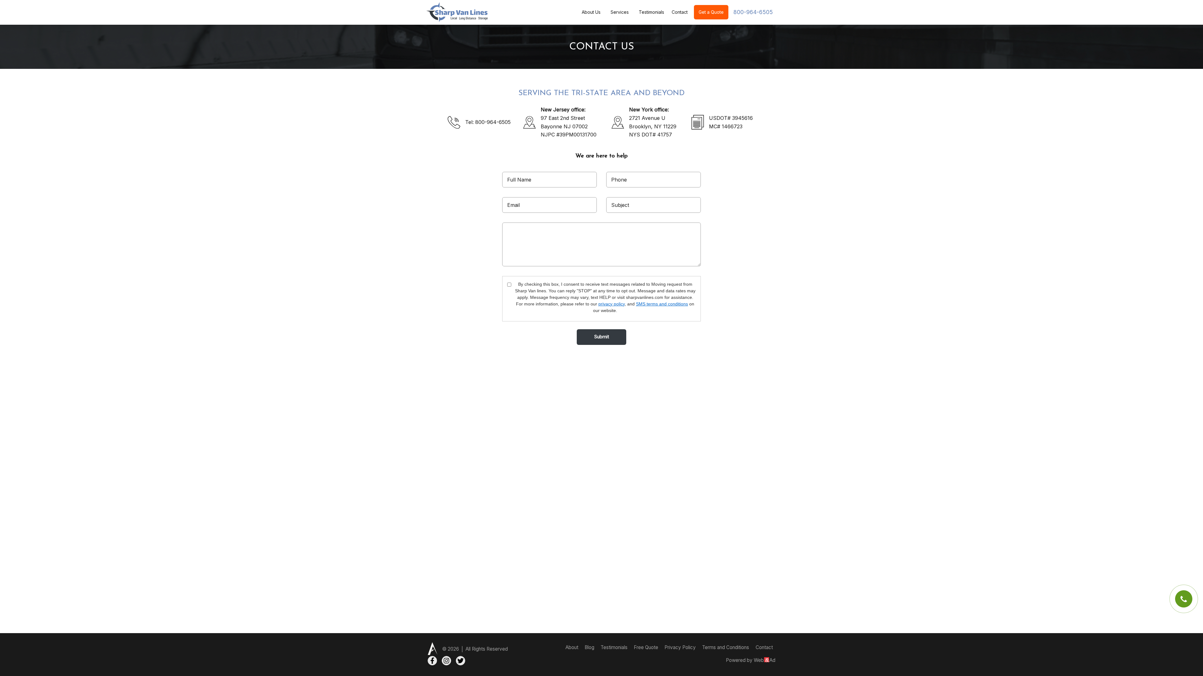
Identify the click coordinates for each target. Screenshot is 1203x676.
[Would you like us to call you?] (1184, 598)
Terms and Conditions (725, 647)
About (572, 647)
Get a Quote (711, 12)
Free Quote (646, 647)
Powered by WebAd (750, 660)
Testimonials (651, 12)
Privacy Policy (680, 647)
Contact (680, 12)
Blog (590, 647)
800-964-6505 (753, 12)
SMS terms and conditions (662, 303)
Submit (601, 337)
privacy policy (611, 303)
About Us (591, 12)
